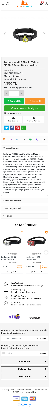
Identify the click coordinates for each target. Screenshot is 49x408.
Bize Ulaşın (25, 376)
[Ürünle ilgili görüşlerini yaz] (18, 139)
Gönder (42, 338)
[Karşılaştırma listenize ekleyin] (24, 139)
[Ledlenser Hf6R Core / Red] (37, 241)
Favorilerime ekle (13, 113)
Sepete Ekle (15, 101)
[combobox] (4, 353)
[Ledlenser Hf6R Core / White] (12, 241)
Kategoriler (24, 369)
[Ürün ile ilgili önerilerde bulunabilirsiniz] (44, 139)
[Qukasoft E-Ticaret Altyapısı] (24, 405)
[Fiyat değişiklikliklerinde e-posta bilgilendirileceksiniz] (31, 139)
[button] (4, 34)
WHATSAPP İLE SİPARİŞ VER (26, 108)
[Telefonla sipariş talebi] (37, 139)
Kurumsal (24, 361)
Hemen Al (36, 101)
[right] (46, 252)
